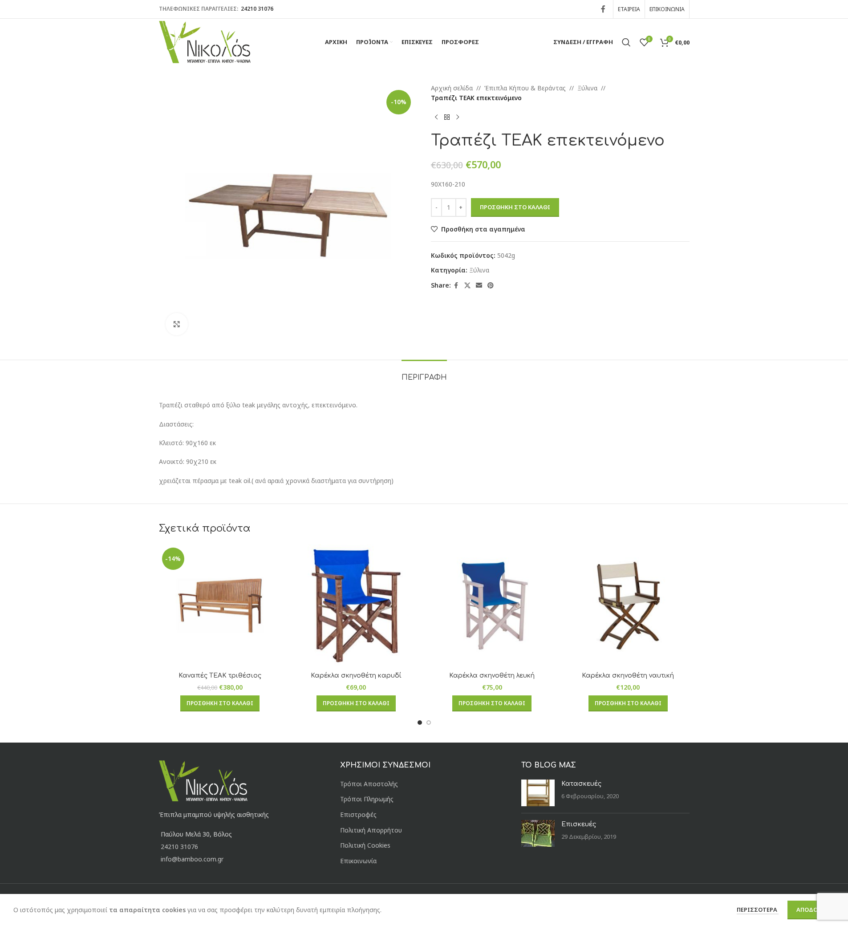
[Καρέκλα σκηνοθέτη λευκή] (492, 605)
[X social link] (467, 286)
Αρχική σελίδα (452, 88)
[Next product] (457, 117)
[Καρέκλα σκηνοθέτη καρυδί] (356, 605)
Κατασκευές (581, 783)
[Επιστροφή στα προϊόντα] (447, 117)
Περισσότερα (758, 910)
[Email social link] (479, 286)
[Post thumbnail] (538, 793)
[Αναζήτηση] (626, 42)
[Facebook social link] (603, 9)
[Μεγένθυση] (177, 324)
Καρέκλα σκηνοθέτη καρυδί (356, 675)
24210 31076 (256, 8)
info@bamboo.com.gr (192, 859)
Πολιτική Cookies (365, 845)
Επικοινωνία (358, 861)
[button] (220, 703)
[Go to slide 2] (428, 722)
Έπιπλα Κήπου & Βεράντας (525, 88)
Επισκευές (578, 824)
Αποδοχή (811, 910)
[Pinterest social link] (490, 286)
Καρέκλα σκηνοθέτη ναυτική (628, 675)
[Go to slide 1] (420, 722)
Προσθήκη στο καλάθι (515, 207)
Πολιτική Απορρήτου (371, 830)
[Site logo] (205, 41)
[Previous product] (436, 117)
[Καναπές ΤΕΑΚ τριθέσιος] (220, 605)
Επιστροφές (358, 814)
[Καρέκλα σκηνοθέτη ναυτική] (628, 605)
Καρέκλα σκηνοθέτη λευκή (492, 675)
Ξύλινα (587, 88)
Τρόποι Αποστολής (369, 784)
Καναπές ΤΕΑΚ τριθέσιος (220, 675)
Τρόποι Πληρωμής (367, 799)
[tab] (424, 373)
